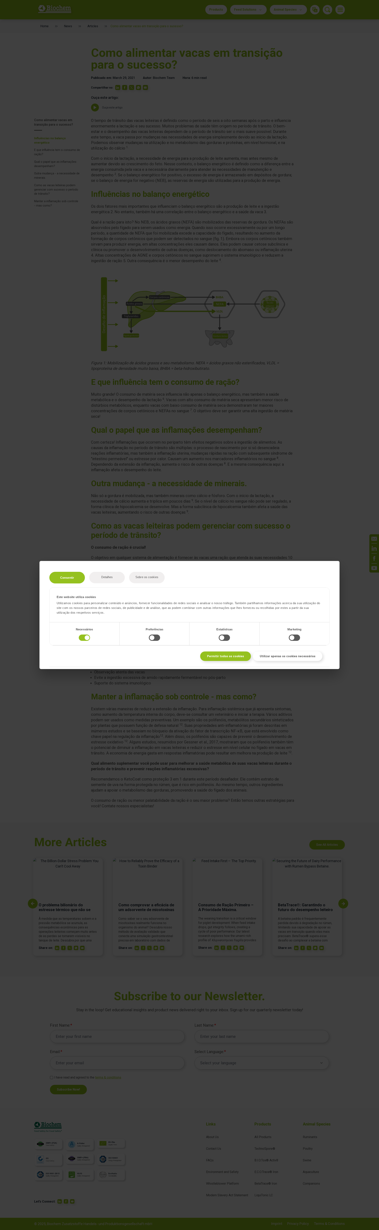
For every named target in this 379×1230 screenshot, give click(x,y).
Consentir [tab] (67, 577)
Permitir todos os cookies (225, 656)
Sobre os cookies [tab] (146, 577)
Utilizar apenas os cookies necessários (287, 656)
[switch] (154, 638)
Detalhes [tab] (107, 577)
